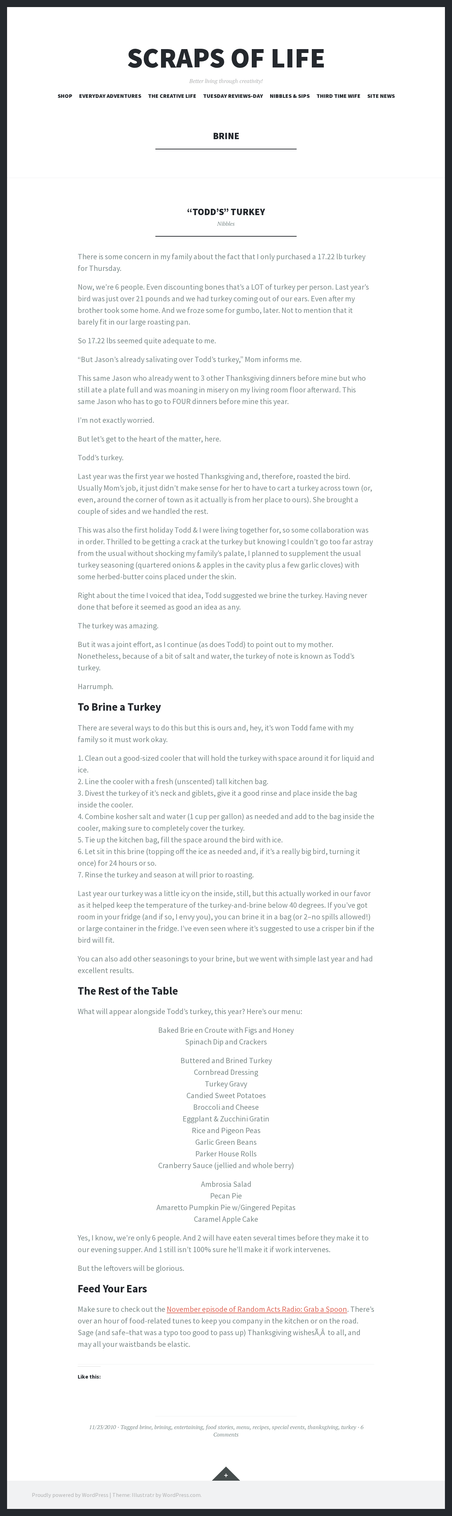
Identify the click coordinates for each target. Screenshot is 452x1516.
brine (145, 1427)
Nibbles (226, 223)
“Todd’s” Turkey (226, 212)
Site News (381, 95)
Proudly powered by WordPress (70, 1494)
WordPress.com (181, 1494)
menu (243, 1427)
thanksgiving (323, 1427)
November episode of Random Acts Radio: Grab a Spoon (257, 1309)
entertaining (188, 1427)
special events (288, 1427)
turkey (348, 1427)
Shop (65, 95)
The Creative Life (172, 95)
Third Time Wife (338, 95)
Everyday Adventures (110, 95)
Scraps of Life (226, 57)
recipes (260, 1427)
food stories (219, 1427)
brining (162, 1427)
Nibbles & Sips (290, 95)
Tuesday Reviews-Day (233, 95)
